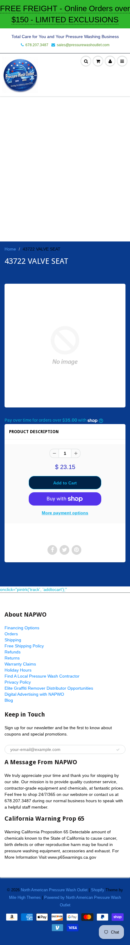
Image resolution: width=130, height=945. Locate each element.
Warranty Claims (20, 664)
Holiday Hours (18, 670)
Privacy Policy (18, 682)
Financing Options (22, 627)
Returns (12, 658)
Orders (11, 633)
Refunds (13, 652)
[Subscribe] (118, 750)
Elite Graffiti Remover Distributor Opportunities (49, 688)
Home (10, 249)
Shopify (97, 890)
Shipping (13, 639)
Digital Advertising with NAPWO (34, 694)
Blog (9, 700)
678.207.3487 (36, 45)
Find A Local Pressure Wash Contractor (42, 676)
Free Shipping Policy (24, 645)
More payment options (65, 512)
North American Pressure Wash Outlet (54, 890)
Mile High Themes (25, 897)
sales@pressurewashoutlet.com (83, 45)
